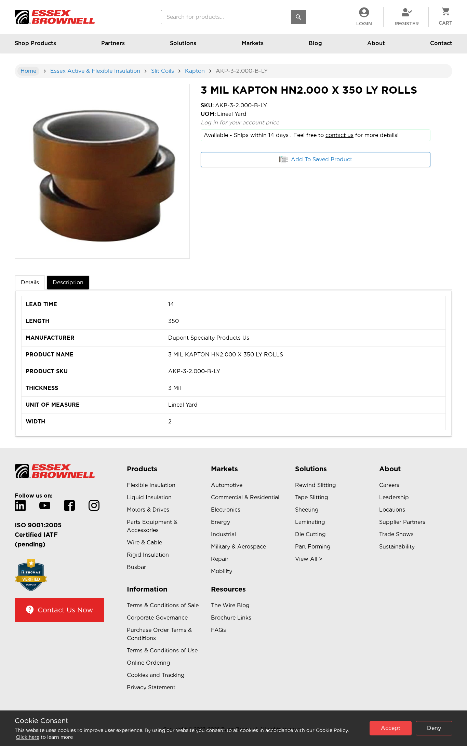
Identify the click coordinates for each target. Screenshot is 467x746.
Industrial (223, 534)
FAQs (218, 630)
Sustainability (397, 546)
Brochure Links (231, 617)
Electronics (225, 509)
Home (28, 71)
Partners (113, 43)
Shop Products (35, 43)
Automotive (226, 485)
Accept (390, 728)
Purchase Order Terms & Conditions (159, 634)
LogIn (364, 23)
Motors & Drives (148, 509)
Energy (220, 522)
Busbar (136, 567)
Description (68, 282)
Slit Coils (162, 71)
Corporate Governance (157, 617)
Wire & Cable (144, 542)
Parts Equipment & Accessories (152, 526)
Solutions (183, 43)
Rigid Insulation (148, 555)
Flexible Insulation (151, 485)
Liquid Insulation (149, 497)
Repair (219, 559)
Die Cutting (310, 534)
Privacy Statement (151, 687)
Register (407, 23)
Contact (441, 43)
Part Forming (313, 546)
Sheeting (307, 509)
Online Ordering (148, 663)
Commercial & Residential (245, 497)
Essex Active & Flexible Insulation (95, 71)
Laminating (310, 522)
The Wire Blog (230, 605)
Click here (27, 737)
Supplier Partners (402, 522)
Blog (315, 43)
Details (30, 282)
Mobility (221, 571)
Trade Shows (396, 534)
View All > (308, 559)
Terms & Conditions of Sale (163, 605)
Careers (389, 485)
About (376, 43)
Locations (392, 509)
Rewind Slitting (315, 485)
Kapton (195, 71)
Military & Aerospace (238, 546)
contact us (339, 135)
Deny (434, 728)
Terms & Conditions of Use (162, 650)
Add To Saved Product (321, 159)
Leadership (394, 497)
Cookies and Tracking (156, 675)
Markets (253, 43)
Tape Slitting (311, 497)
